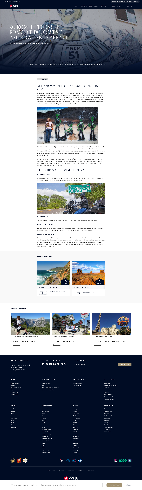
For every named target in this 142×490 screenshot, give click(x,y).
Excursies (106, 392)
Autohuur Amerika (109, 397)
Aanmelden (125, 364)
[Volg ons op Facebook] (47, 364)
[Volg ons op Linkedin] (43, 364)
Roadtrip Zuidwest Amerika (83, 293)
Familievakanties (108, 427)
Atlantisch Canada (46, 452)
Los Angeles (76, 413)
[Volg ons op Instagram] (54, 364)
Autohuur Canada (109, 399)
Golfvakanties (107, 429)
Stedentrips (107, 418)
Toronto (75, 434)
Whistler (75, 420)
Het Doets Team (46, 383)
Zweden (13, 416)
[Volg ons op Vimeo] (58, 364)
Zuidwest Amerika (46, 409)
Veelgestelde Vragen (16, 387)
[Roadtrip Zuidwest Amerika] (88, 273)
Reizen (76, 6)
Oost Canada (45, 450)
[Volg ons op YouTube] (50, 364)
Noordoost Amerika (47, 438)
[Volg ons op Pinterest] (62, 364)
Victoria (75, 422)
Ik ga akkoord (114, 485)
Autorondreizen (108, 411)
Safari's (106, 422)
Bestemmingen (86, 6)
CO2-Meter (107, 383)
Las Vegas (75, 409)
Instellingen (127, 485)
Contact (13, 385)
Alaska (43, 445)
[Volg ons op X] (65, 364)
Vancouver (76, 411)
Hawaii (43, 443)
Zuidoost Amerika (46, 434)
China (12, 425)
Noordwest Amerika (47, 429)
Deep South (45, 436)
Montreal (75, 429)
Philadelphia (76, 452)
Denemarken (14, 427)
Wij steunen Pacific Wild (110, 385)
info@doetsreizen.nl (16, 367)
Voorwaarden (14, 392)
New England (45, 441)
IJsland (12, 413)
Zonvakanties (107, 425)
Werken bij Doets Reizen (48, 390)
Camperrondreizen (109, 409)
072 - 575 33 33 (20, 364)
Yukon (43, 447)
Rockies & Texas (46, 431)
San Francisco (76, 416)
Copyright (91, 470)
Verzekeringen (14, 394)
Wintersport (107, 420)
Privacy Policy (71, 470)
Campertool (107, 387)
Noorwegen (14, 418)
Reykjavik (75, 427)
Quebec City (76, 447)
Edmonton (75, 443)
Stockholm (75, 436)
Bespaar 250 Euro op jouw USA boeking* (125, 1)
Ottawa (75, 445)
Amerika (13, 409)
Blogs (43, 385)
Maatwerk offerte (108, 390)
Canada (13, 411)
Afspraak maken (15, 390)
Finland (12, 420)
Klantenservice (100, 6)
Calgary (75, 425)
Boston (75, 441)
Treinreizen (107, 413)
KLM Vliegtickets (108, 394)
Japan (12, 422)
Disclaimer (61, 470)
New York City (76, 418)
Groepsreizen (107, 431)
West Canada (45, 411)
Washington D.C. (77, 438)
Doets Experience (77, 385)
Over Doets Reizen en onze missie (50, 387)
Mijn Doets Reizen (115, 6)
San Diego (75, 450)
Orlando (75, 431)
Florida (43, 427)
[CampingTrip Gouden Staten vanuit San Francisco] (53, 273)
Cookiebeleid (81, 470)
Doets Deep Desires (109, 416)
